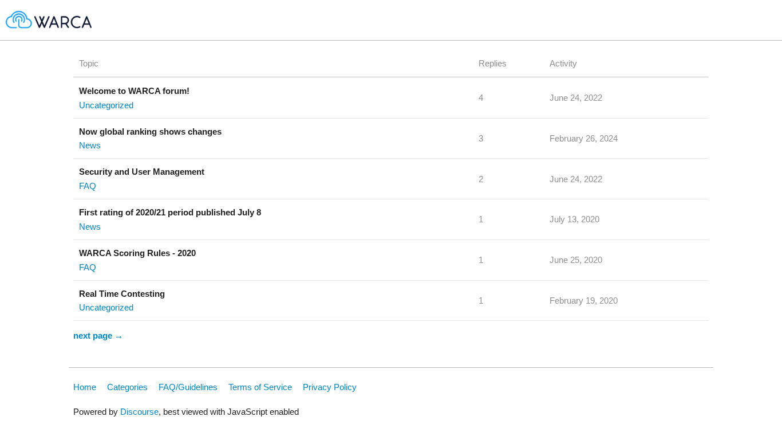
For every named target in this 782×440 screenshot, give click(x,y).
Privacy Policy (330, 387)
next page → (98, 335)
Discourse (139, 412)
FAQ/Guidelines (188, 387)
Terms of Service (260, 387)
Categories (127, 387)
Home (84, 387)
